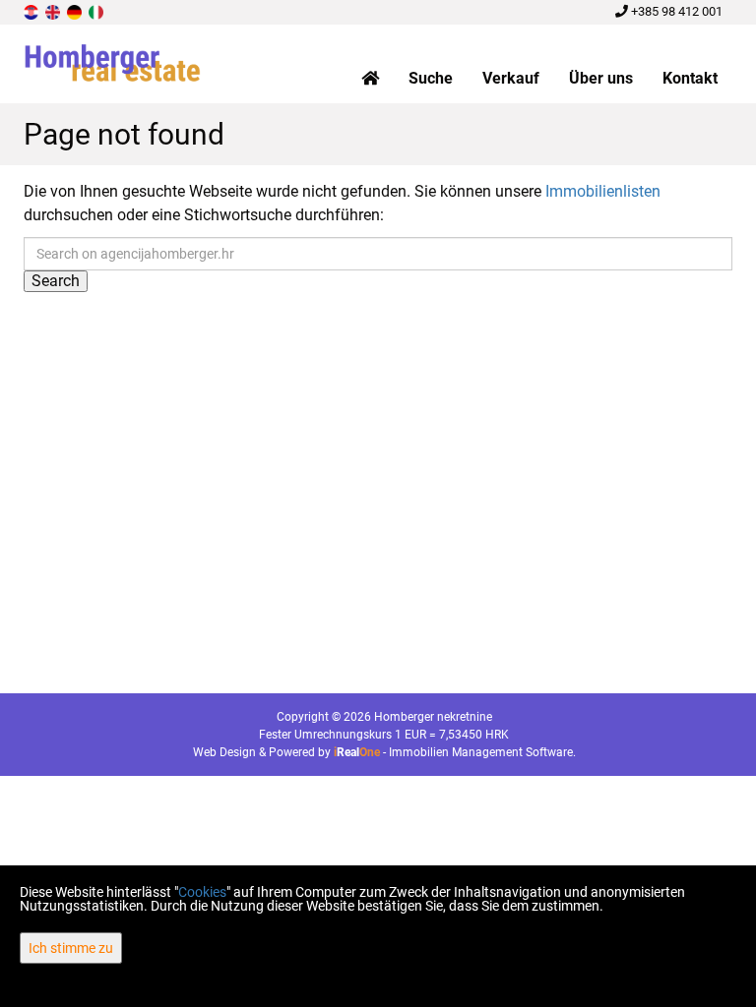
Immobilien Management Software (481, 752)
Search (56, 280)
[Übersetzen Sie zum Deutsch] (76, 11)
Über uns (601, 78)
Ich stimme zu (71, 948)
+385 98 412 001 (675, 11)
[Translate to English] (54, 11)
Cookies (202, 892)
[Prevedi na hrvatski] (32, 11)
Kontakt (690, 78)
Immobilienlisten (603, 191)
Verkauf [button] (510, 78)
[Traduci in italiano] (97, 11)
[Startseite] (370, 78)
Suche (431, 78)
